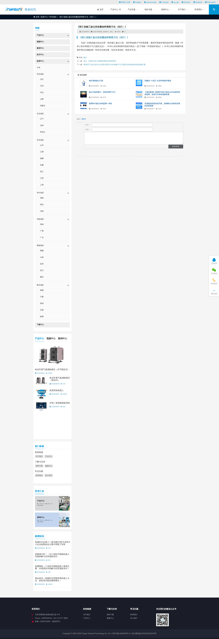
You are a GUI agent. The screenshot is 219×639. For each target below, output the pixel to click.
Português (211, 2)
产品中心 (39, 338)
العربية (176, 2)
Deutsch (187, 2)
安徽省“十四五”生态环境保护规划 (157, 81)
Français (165, 2)
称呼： (88, 125)
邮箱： (88, 129)
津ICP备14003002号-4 (121, 633)
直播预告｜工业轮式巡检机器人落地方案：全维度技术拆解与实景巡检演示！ (52, 567)
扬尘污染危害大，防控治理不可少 (102, 92)
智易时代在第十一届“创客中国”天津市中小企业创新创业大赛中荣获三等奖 (53, 543)
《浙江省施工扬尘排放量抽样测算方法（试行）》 (104, 37)
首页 (37, 17)
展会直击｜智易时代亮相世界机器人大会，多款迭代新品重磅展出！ (52, 579)
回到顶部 (214, 294)
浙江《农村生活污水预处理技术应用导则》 (100, 61)
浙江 (111, 32)
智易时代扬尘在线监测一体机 (100, 103)
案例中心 (62, 338)
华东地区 (53, 17)
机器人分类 (125, 2)
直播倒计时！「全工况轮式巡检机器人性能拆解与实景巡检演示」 (52, 555)
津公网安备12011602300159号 (144, 633)
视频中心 (51, 338)
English (138, 2)
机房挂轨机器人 (57, 390)
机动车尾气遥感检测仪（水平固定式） (52, 369)
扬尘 (85, 57)
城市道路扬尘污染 (96, 81)
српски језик (151, 2)
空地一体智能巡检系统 (60, 403)
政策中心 (44, 17)
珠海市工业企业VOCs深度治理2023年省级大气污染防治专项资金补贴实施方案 (114, 65)
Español (199, 2)
